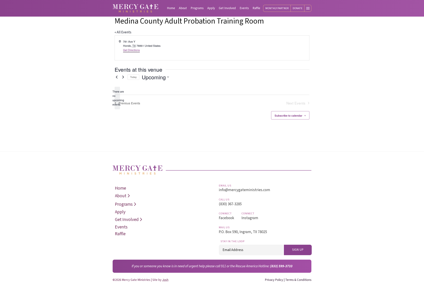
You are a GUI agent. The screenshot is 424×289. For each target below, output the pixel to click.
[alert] (117, 98)
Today (133, 77)
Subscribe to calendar (288, 115)
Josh (165, 280)
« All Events (123, 32)
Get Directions (131, 50)
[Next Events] (123, 77)
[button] (307, 8)
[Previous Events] (117, 77)
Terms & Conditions (298, 280)
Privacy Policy (274, 280)
